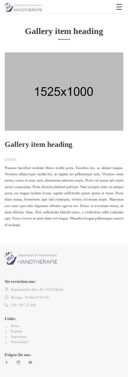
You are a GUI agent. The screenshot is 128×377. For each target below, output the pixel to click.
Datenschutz (19, 342)
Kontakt (16, 331)
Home (15, 326)
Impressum (19, 336)
